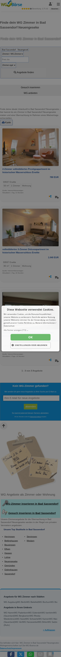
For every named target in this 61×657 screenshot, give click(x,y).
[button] (30, 330)
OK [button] (30, 337)
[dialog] (30, 328)
